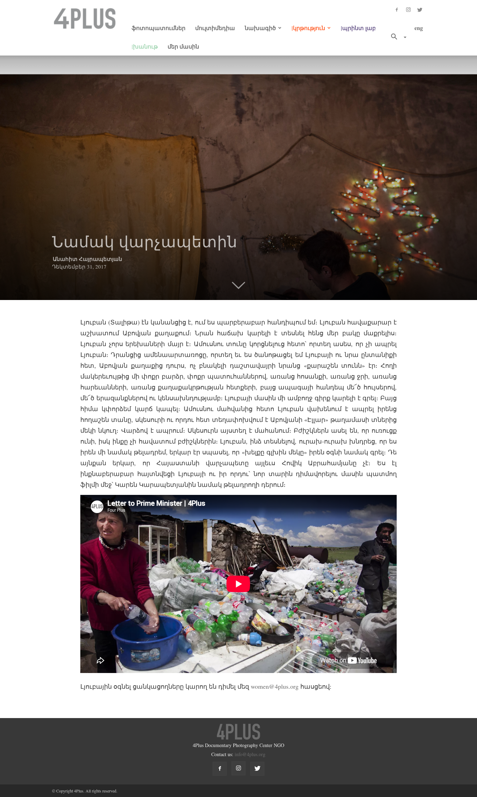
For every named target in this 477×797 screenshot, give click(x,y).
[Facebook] (396, 9)
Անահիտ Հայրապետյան (87, 259)
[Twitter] (419, 9)
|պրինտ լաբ (358, 28)
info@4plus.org (250, 754)
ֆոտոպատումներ (158, 28)
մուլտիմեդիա (215, 28)
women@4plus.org (275, 686)
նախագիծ (260, 28)
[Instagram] (408, 9)
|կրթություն (308, 28)
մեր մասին (183, 46)
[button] (396, 37)
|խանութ (145, 46)
